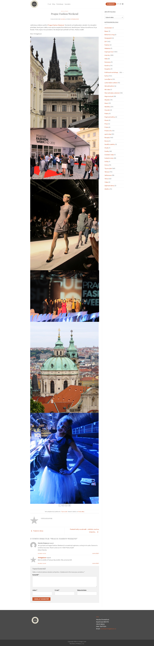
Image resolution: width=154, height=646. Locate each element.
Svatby (107, 151)
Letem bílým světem (111, 83)
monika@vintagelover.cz (108, 629)
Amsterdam (108, 28)
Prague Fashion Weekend (56, 25)
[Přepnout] (123, 72)
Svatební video (109, 155)
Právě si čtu (108, 131)
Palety (107, 113)
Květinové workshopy (111, 72)
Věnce (107, 179)
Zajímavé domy (109, 185)
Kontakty (68, 4)
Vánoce (107, 172)
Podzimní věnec (38, 531)
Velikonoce (108, 175)
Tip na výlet (64, 11)
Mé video (107, 89)
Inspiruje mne (109, 52)
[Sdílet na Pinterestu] (69, 505)
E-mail (57, 590)
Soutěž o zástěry (110, 144)
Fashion (107, 45)
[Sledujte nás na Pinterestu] (122, 4)
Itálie (106, 59)
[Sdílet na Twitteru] (63, 505)
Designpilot (108, 38)
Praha (106, 127)
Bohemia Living (109, 34)
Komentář (35, 575)
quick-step (108, 134)
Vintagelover (75, 19)
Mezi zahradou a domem (112, 93)
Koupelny (107, 69)
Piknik (106, 120)
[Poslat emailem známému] (66, 505)
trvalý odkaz (81, 511)
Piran (106, 124)
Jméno (34, 590)
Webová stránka (81, 590)
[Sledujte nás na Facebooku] (118, 4)
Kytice (107, 76)
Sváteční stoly (109, 158)
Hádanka (107, 48)
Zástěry (107, 189)
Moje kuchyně (109, 96)
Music (106, 103)
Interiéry (107, 55)
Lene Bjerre (108, 79)
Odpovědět (95, 553)
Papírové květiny (110, 117)
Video (106, 182)
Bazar (106, 31)
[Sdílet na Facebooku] (59, 505)
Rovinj (106, 141)
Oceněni (107, 110)
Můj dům (107, 100)
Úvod (49, 4)
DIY (106, 41)
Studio (107, 148)
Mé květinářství (109, 86)
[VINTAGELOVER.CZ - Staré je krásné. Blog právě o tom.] (37, 4)
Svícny (107, 165)
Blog (53, 4)
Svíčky (106, 161)
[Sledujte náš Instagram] (120, 4)
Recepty (107, 137)
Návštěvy (107, 107)
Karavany (108, 62)
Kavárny (107, 65)
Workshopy (59, 4)
